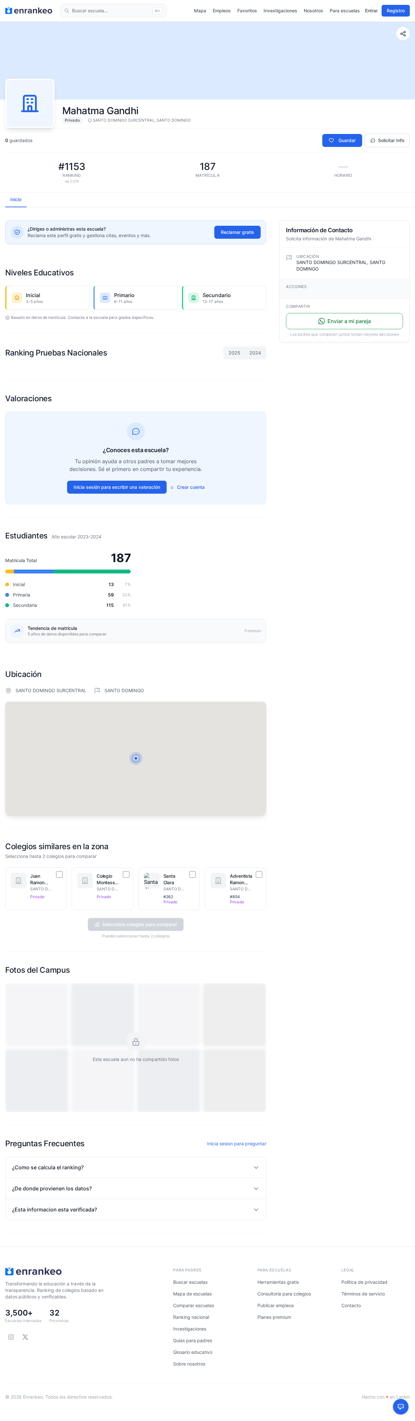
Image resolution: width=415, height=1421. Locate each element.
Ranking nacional (191, 1317)
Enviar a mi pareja (349, 321)
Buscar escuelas (190, 1282)
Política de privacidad (364, 1282)
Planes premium (274, 1317)
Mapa (200, 10)
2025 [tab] (234, 352)
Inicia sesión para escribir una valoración (117, 487)
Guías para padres (192, 1340)
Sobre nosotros (189, 1364)
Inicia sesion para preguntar (236, 1143)
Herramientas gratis (278, 1282)
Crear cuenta (191, 487)
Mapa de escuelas (192, 1293)
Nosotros (313, 10)
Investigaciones (280, 10)
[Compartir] (403, 34)
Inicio (15, 199)
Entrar (371, 10)
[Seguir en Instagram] (11, 1337)
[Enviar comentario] (401, 1407)
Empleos (222, 10)
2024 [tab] (255, 352)
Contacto (351, 1305)
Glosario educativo (192, 1352)
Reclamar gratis (237, 232)
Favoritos (247, 10)
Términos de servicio (363, 1293)
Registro (396, 10)
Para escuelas (345, 10)
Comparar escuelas (193, 1305)
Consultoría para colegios (284, 1293)
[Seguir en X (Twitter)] (25, 1337)
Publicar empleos (275, 1305)
